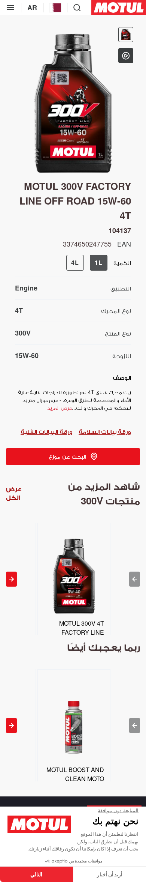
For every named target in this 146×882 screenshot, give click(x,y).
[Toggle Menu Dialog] (10, 7)
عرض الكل (13, 493)
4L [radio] (75, 262)
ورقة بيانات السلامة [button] (105, 431)
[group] (86, 263)
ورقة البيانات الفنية (47, 431)
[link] (73, 456)
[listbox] (73, 579)
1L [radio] (99, 262)
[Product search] (77, 7)
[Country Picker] (55, 7)
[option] (73, 579)
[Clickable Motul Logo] (118, 7)
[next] (11, 579)
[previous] (134, 579)
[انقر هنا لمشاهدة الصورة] (125, 34)
